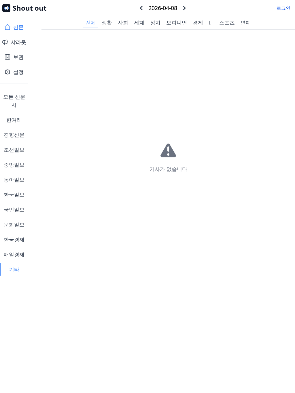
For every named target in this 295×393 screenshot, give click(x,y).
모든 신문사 (14, 100)
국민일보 (14, 209)
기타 (14, 269)
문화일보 (14, 224)
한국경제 (14, 239)
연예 (246, 22)
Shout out (29, 8)
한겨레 (14, 119)
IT (211, 22)
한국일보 (14, 194)
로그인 (283, 8)
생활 (107, 22)
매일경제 (14, 254)
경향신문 (14, 134)
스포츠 (227, 22)
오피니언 (176, 22)
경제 (198, 22)
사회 (123, 22)
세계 (139, 22)
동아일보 (14, 179)
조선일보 (14, 149)
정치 (155, 22)
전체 (91, 22)
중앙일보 (14, 164)
